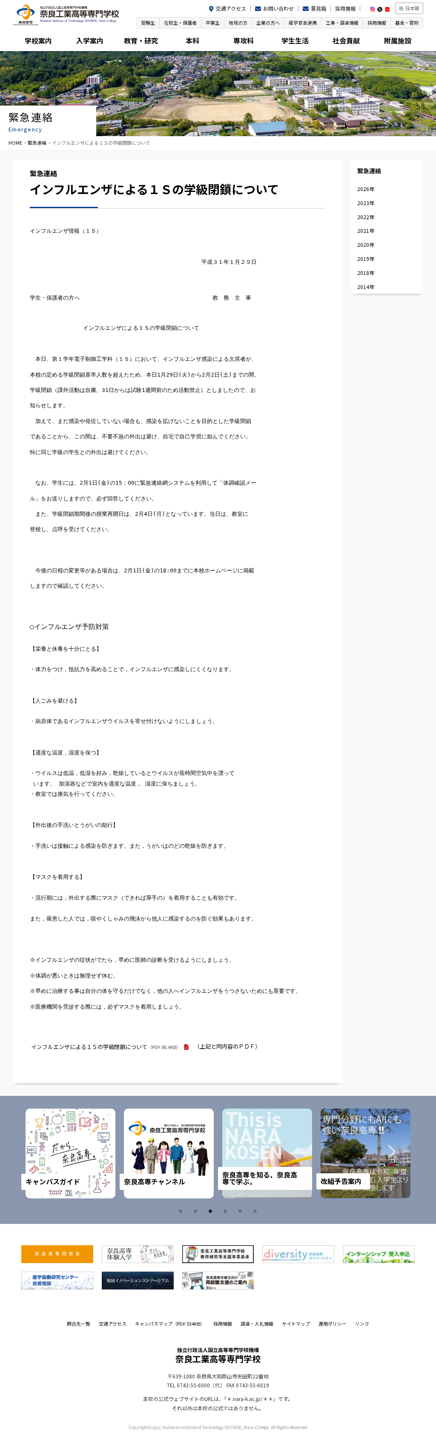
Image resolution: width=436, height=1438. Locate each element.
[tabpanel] (70, 1153)
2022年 (365, 216)
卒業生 (213, 22)
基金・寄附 (407, 22)
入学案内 (89, 40)
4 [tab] (226, 1211)
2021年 (365, 230)
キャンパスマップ (170, 1323)
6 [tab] (256, 1211)
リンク (362, 1323)
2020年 (365, 244)
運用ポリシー (332, 1323)
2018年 (365, 272)
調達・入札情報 (257, 1323)
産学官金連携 (303, 22)
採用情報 (345, 8)
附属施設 (397, 40)
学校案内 (38, 40)
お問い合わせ (278, 8)
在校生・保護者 (180, 22)
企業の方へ (268, 22)
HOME (15, 142)
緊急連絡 (37, 142)
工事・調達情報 (342, 22)
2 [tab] (196, 1211)
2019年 (365, 258)
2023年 (365, 202)
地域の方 (238, 22)
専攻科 (243, 40)
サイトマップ (296, 1323)
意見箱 (318, 8)
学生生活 (295, 40)
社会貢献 (346, 40)
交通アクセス (231, 8)
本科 (192, 40)
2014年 (365, 286)
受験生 (148, 22)
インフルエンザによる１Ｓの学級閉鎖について (106, 1047)
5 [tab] (241, 1211)
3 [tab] (211, 1211)
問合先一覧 (78, 1323)
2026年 (365, 188)
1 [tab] (182, 1211)
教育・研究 (141, 40)
